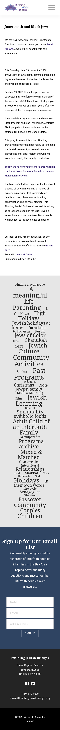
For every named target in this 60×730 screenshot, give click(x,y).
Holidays (26, 480)
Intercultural (30, 465)
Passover (30, 499)
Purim (40, 331)
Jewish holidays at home (31, 325)
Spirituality (30, 412)
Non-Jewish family (32, 387)
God (37, 476)
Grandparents (30, 437)
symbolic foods (30, 416)
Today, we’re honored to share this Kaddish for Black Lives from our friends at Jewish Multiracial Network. (30, 171)
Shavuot (30, 495)
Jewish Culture (32, 348)
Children (30, 516)
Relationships (30, 469)
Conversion (30, 462)
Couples (30, 510)
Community (30, 505)
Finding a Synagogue (30, 284)
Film (18, 398)
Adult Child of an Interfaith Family (31, 427)
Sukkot (22, 372)
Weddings (30, 381)
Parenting (27, 307)
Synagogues (30, 492)
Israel (16, 341)
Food (17, 473)
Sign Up (30, 633)
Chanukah (36, 340)
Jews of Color (24, 254)
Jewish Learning (31, 400)
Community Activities (31, 361)
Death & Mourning (30, 393)
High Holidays (32, 315)
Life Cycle (30, 488)
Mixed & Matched (30, 455)
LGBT (19, 346)
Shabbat (31, 473)
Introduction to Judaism (30, 329)
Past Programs (30, 374)
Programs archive (31, 444)
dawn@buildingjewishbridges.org (30, 698)
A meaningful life (30, 295)
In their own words (31, 483)
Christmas (24, 385)
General (30, 408)
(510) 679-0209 (30, 693)
